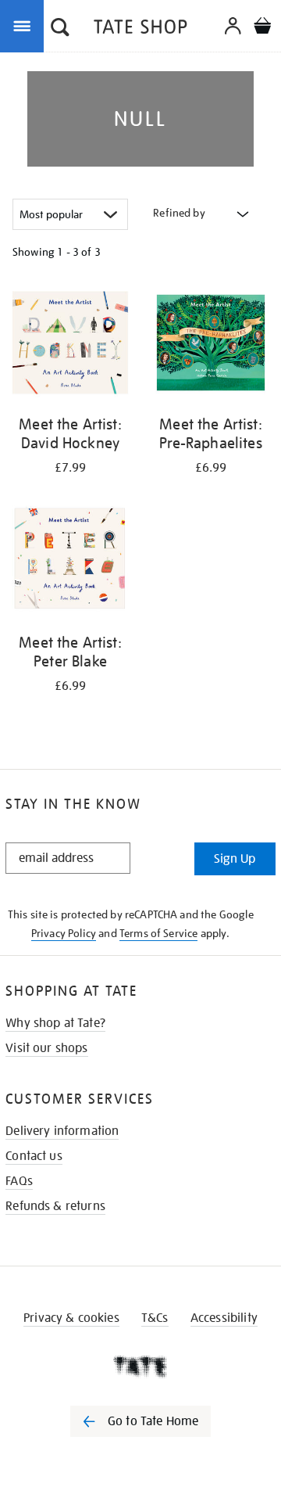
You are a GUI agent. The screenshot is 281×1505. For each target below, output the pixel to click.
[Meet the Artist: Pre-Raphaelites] (210, 345)
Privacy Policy (63, 933)
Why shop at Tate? (55, 1023)
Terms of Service (158, 933)
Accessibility (224, 1318)
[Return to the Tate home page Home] (140, 29)
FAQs (19, 1181)
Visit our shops (46, 1048)
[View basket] (262, 27)
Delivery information (62, 1131)
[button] (60, 29)
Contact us (33, 1156)
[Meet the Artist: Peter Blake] (70, 563)
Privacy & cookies (71, 1318)
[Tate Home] (140, 1366)
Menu (25, 25)
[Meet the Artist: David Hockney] (70, 345)
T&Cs (155, 1318)
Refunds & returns (55, 1206)
